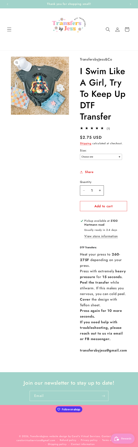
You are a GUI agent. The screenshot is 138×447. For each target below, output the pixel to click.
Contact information (83, 444)
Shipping (85, 143)
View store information (101, 236)
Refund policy (68, 440)
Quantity (85, 182)
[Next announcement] (130, 4)
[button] (9, 29)
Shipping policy (57, 444)
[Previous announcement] (7, 4)
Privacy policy (89, 440)
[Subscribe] (103, 396)
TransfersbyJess (39, 436)
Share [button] (89, 172)
